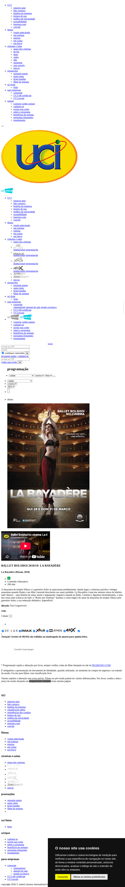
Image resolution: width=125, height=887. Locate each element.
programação (32, 249)
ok (27, 353)
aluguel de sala (33, 307)
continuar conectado (14, 353)
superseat (17, 62)
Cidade (4, 616)
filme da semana (21, 82)
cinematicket (19, 307)
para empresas (14, 90)
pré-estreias (18, 35)
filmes (10, 29)
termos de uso (20, 16)
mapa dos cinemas (22, 49)
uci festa (11, 84)
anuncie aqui (19, 8)
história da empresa (22, 13)
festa (15, 87)
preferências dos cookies (19, 712)
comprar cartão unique (24, 103)
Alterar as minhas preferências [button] (89, 877)
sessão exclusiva (49, 307)
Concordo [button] (63, 877)
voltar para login (9, 362)
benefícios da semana (23, 114)
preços (16, 68)
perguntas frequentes (23, 117)
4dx (15, 60)
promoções (12, 71)
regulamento (19, 120)
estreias (16, 38)
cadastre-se (18, 106)
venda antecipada (21, 32)
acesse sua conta (21, 109)
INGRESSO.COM (101, 665)
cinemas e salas (14, 46)
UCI (9, 5)
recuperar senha (8, 356)
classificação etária (16, 709)
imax (15, 54)
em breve (17, 43)
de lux (16, 51)
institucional (19, 249)
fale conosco (19, 10)
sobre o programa (21, 112)
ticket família (19, 79)
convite (16, 27)
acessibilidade (20, 21)
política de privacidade (24, 19)
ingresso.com (19, 24)
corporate (17, 92)
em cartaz (18, 40)
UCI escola (18, 98)
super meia (18, 76)
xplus (16, 57)
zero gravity (19, 65)
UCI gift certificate (22, 95)
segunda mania (20, 73)
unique (10, 101)
